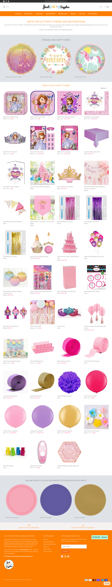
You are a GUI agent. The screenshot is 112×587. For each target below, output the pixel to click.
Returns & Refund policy (49, 544)
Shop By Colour (62, 13)
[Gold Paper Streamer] (42, 382)
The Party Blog (92, 13)
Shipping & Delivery (48, 541)
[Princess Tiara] (69, 312)
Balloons (73, 13)
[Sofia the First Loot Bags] (69, 138)
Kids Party (18, 13)
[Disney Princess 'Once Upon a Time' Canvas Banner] (42, 207)
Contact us (46, 546)
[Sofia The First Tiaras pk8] (15, 138)
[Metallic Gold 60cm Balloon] (69, 417)
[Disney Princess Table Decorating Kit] (42, 173)
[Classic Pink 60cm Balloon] (15, 417)
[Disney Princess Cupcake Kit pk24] (42, 242)
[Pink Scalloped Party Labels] (96, 277)
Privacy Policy (47, 549)
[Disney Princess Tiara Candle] (69, 173)
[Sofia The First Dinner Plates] (15, 103)
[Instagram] (6, 1)
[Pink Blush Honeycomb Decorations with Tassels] (96, 312)
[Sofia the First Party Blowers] (15, 312)
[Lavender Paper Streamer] (15, 382)
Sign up (65, 551)
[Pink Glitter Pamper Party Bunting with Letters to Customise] (96, 173)
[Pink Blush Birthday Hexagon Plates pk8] (69, 452)
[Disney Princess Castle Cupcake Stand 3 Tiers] (69, 242)
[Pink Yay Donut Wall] (42, 312)
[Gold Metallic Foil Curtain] (15, 242)
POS (18, 579)
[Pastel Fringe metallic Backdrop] (15, 347)
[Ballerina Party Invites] (42, 452)
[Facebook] (4, 1)
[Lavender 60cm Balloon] (42, 417)
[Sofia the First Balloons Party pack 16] (96, 242)
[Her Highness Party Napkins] (96, 103)
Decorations (39, 13)
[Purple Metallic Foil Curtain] (96, 207)
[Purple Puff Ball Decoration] (69, 382)
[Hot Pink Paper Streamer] (69, 347)
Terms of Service (47, 551)
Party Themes (28, 13)
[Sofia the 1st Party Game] (42, 138)
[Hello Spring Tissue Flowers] (96, 417)
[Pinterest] (8, 1)
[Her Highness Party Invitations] (15, 173)
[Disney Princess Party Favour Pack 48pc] (42, 277)
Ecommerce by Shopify (26, 579)
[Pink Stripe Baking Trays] (42, 347)
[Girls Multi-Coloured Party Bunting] (15, 207)
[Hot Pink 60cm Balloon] (96, 382)
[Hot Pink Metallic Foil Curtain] (69, 207)
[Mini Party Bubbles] (15, 452)
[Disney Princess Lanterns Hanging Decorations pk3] (15, 277)
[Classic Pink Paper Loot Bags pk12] (69, 277)
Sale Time (82, 13)
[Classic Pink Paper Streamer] (96, 347)
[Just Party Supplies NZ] (56, 7)
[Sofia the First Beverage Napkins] (69, 103)
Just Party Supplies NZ (12, 579)
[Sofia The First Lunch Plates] (42, 103)
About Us (45, 539)
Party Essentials (50, 13)
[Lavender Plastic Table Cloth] (96, 138)
